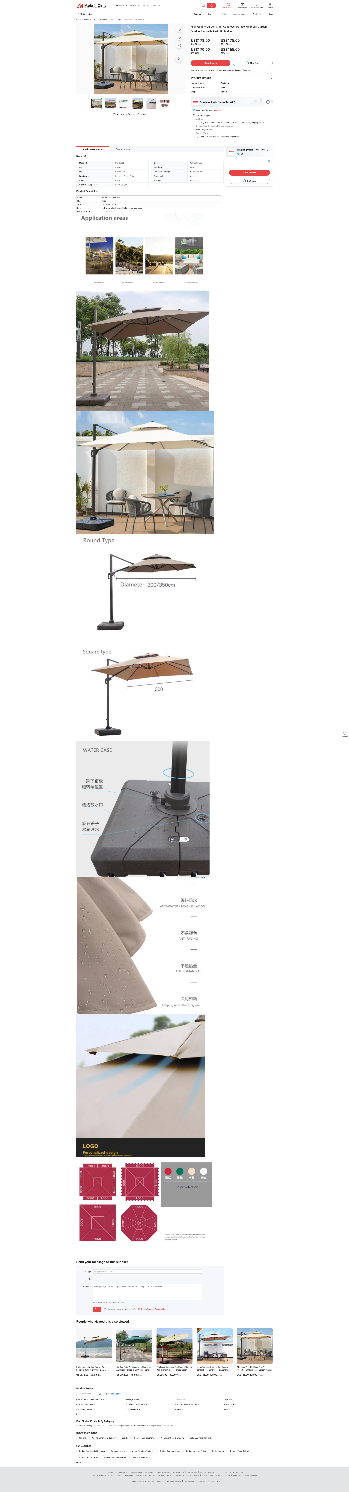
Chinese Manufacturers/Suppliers (142, 1472)
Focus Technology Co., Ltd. (157, 1481)
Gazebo (125, 1438)
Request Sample (242, 70)
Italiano (161, 1475)
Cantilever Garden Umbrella (134, 19)
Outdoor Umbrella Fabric (196, 1451)
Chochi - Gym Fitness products (89, 1399)
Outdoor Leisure (118, 1451)
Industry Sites (192, 1472)
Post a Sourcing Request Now (152, 1309)
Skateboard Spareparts (135, 1404)
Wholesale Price (178, 1472)
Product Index (221, 1472)
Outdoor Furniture (100, 19)
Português (129, 1475)
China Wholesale (163, 1472)
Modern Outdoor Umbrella (115, 1457)
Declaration (202, 1481)
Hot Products (108, 1472)
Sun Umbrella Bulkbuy (141, 1457)
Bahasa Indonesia (250, 1475)
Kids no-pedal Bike (133, 1409)
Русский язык (150, 1475)
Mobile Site (234, 1472)
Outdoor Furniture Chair (170, 1451)
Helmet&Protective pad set (185, 1404)
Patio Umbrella (115, 19)
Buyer (210, 14)
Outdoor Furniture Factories (142, 1451)
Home (78, 19)
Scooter (177, 1409)
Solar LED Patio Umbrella (200, 1438)
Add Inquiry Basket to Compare (131, 114)
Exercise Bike (179, 1399)
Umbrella (82, 1438)
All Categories (86, 14)
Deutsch (170, 1475)
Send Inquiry (210, 63)
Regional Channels (207, 1472)
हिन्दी (211, 1475)
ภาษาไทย (219, 1475)
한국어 (196, 1475)
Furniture (87, 19)
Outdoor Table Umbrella (240, 1451)
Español (119, 1475)
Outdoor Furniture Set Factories (92, 1451)
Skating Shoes (230, 1404)
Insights (243, 1472)
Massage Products (133, 1399)
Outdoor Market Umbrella (145, 1438)
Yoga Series (228, 1399)
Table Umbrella (218, 1451)
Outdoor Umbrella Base (88, 1457)
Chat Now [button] (254, 63)
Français (139, 1475)
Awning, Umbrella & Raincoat (104, 1438)
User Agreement (190, 1481)
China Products (121, 1472)
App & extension (239, 14)
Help (224, 14)
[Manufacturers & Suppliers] (91, 5)
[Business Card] (268, 161)
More (78, 1462)
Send (97, 1309)
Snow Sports (229, 1409)
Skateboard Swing (84, 1409)
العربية (189, 1475)
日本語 (204, 1475)
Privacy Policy (215, 1481)
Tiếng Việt (237, 1475)
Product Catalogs (114, 1393)
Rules (271, 14)
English (111, 1475)
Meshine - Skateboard (85, 1404)
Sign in (270, 7)
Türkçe (227, 1475)
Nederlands (179, 1475)
